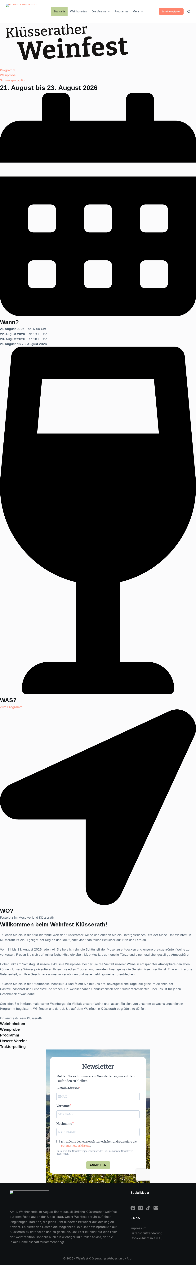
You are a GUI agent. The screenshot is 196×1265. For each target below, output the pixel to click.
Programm (121, 11)
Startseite (59, 11)
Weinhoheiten (78, 11)
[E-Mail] (156, 1208)
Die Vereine (99, 11)
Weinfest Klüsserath (89, 1258)
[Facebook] (133, 1208)
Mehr (136, 11)
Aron (130, 1258)
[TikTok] (148, 1208)
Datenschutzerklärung (146, 1233)
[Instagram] (140, 1208)
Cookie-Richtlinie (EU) (147, 1238)
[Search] (188, 11)
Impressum (138, 1228)
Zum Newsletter (171, 11)
